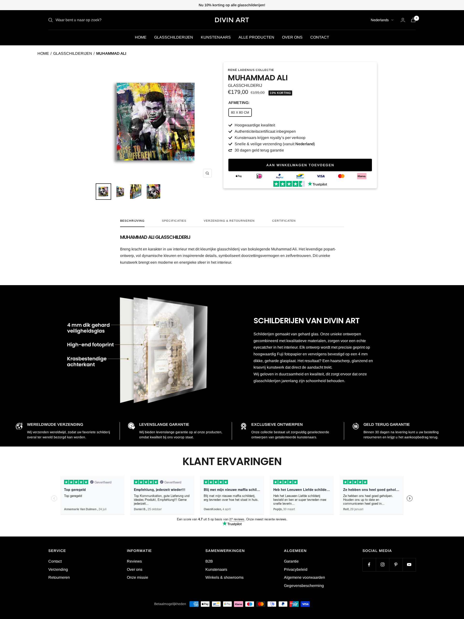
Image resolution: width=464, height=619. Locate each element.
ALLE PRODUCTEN (256, 37)
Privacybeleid (295, 569)
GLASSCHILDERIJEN (173, 37)
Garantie (291, 561)
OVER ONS (292, 37)
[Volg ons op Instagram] (382, 564)
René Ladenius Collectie (251, 70)
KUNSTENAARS (216, 37)
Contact (55, 561)
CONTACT (319, 37)
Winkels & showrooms (224, 577)
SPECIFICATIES (174, 220)
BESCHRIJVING (132, 220)
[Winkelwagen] (413, 20)
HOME (140, 37)
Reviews (134, 561)
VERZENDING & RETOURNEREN (229, 220)
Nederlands (380, 20)
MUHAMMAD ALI (111, 53)
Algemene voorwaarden (304, 577)
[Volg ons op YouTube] (409, 564)
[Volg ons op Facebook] (369, 564)
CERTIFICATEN (284, 220)
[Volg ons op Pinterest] (395, 564)
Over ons (134, 569)
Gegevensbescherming (304, 586)
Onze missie (137, 577)
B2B (209, 561)
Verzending (58, 569)
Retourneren (59, 577)
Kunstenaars (216, 569)
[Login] (403, 20)
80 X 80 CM (240, 112)
